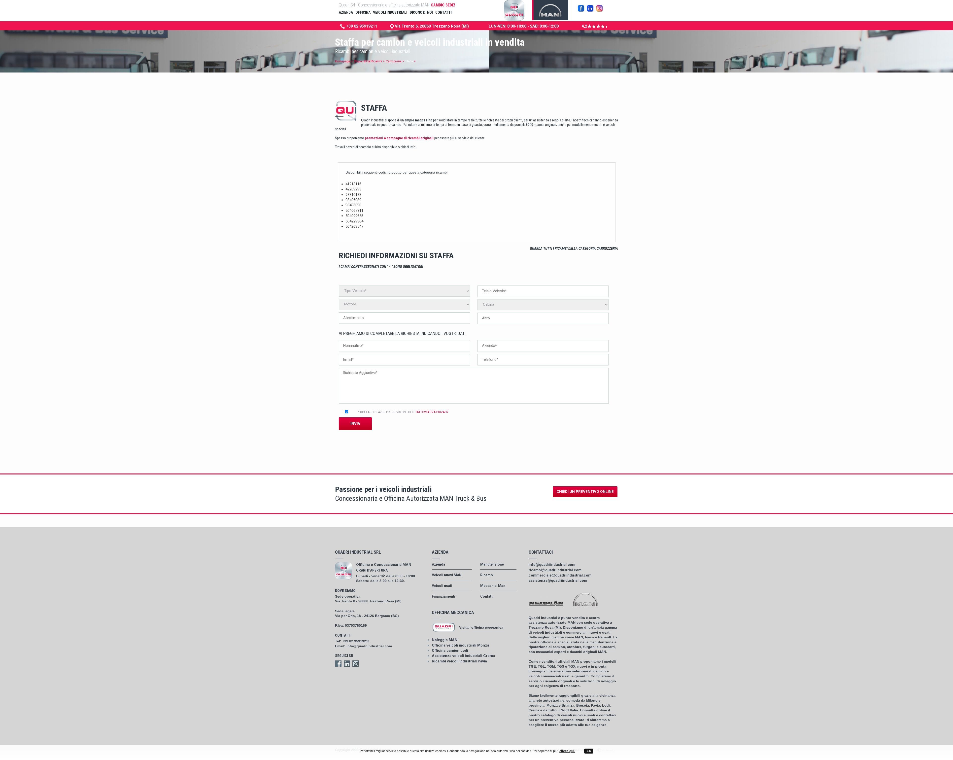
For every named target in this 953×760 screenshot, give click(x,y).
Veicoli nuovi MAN (447, 575)
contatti (443, 12)
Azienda (438, 564)
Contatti (487, 596)
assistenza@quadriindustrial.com (558, 580)
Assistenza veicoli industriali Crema (463, 655)
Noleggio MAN (444, 640)
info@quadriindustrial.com (369, 646)
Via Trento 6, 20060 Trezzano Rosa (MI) (431, 26)
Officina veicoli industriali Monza (460, 645)
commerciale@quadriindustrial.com (560, 575)
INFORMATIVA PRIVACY (432, 412)
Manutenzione (492, 564)
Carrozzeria (394, 61)
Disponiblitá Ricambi (368, 61)
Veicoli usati (442, 586)
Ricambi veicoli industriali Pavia (459, 661)
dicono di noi (421, 12)
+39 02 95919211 (361, 26)
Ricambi (487, 575)
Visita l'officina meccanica (481, 627)
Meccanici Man (492, 586)
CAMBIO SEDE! (443, 5)
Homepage (342, 61)
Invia (355, 423)
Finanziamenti (443, 596)
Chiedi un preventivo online (585, 491)
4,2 (584, 26)
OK (588, 751)
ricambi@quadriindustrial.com (555, 570)
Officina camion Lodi (450, 650)
